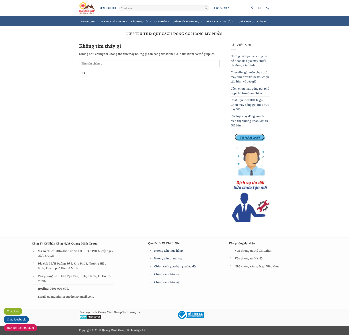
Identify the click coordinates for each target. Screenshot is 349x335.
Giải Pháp (161, 21)
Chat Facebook (16, 319)
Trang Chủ (88, 21)
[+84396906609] (268, 8)
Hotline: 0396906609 (20, 328)
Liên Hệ (262, 21)
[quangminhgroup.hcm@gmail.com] (260, 8)
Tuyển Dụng (245, 21)
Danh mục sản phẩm (112, 21)
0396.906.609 (108, 8)
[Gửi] (206, 8)
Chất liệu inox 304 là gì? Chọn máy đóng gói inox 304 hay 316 (250, 104)
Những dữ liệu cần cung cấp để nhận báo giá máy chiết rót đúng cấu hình (249, 60)
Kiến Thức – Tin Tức (218, 21)
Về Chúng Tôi (140, 21)
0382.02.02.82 (221, 8)
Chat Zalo (13, 311)
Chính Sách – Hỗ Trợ (186, 21)
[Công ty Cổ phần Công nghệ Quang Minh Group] (252, 8)
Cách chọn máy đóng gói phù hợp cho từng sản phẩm (250, 91)
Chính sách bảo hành (168, 274)
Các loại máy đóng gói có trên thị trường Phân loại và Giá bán (249, 120)
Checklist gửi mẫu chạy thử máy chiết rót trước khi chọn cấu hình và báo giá (250, 76)
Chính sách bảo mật (167, 282)
